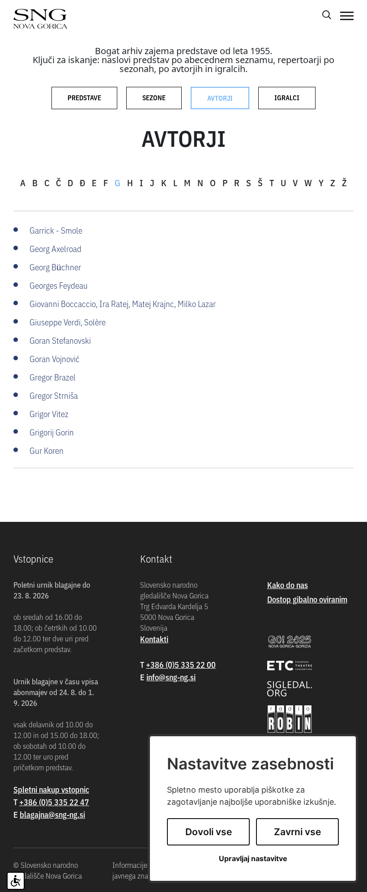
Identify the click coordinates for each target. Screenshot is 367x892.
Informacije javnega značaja (136, 870)
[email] (52, 814)
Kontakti (154, 638)
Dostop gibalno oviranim (307, 599)
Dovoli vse (208, 831)
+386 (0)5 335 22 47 (54, 801)
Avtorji (220, 97)
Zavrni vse (297, 831)
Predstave (84, 97)
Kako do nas (287, 584)
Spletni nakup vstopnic (51, 789)
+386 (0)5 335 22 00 (181, 664)
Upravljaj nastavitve (253, 858)
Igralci (286, 97)
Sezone (154, 97)
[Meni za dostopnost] (15, 881)
